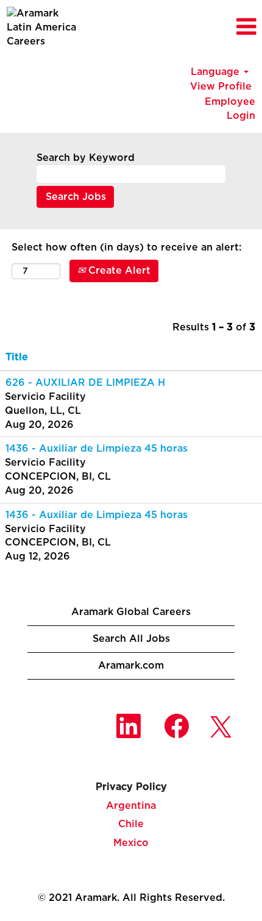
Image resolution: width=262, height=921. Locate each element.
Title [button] (16, 357)
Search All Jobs (131, 639)
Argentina (131, 806)
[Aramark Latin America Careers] (43, 27)
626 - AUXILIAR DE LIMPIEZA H (85, 383)
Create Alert (117, 271)
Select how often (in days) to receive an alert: (126, 247)
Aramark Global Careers (131, 612)
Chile (131, 824)
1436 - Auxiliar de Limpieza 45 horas (96, 448)
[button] (218, 28)
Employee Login (230, 109)
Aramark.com (131, 665)
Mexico (131, 843)
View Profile (221, 86)
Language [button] (217, 72)
